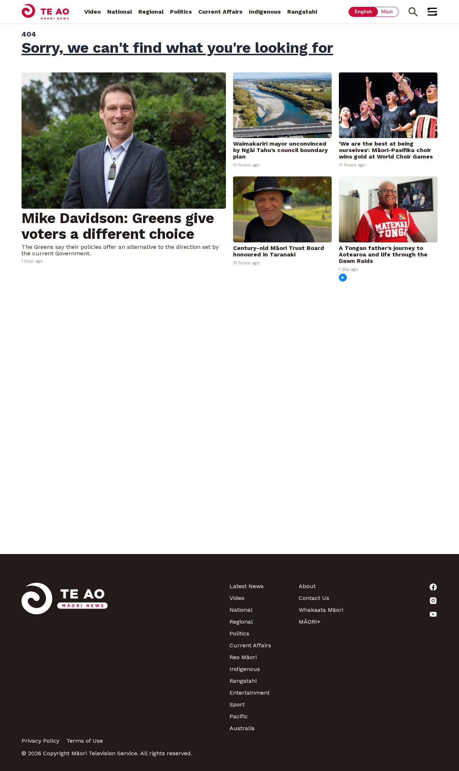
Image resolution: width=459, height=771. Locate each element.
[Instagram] (402, 600)
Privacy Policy (40, 740)
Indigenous (265, 11)
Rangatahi (302, 11)
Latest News (247, 586)
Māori (387, 11)
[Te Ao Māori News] (65, 657)
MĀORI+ (309, 621)
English (363, 11)
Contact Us (314, 598)
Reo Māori (243, 657)
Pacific (239, 716)
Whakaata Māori (321, 609)
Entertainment (250, 692)
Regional (151, 11)
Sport (237, 704)
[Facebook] (402, 587)
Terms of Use (84, 740)
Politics (181, 11)
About (307, 586)
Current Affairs (220, 11)
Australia (242, 728)
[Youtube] (402, 614)
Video (92, 11)
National (119, 11)
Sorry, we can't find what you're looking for (177, 47)
